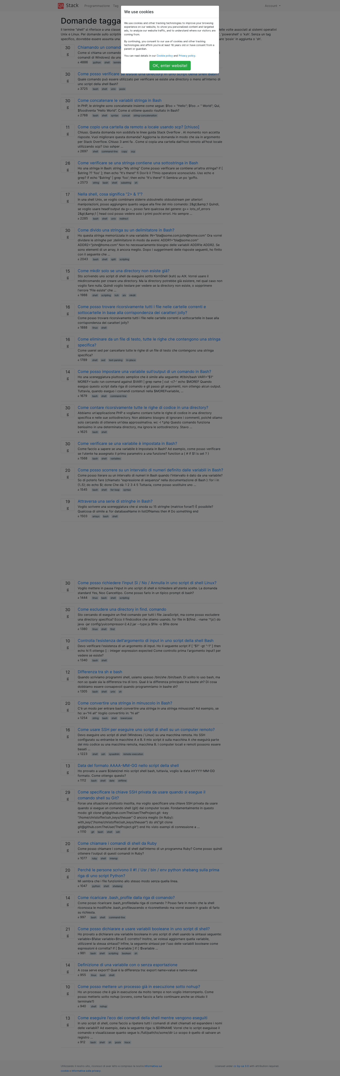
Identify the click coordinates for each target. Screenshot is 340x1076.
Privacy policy (187, 55)
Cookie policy (165, 55)
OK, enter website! (170, 65)
